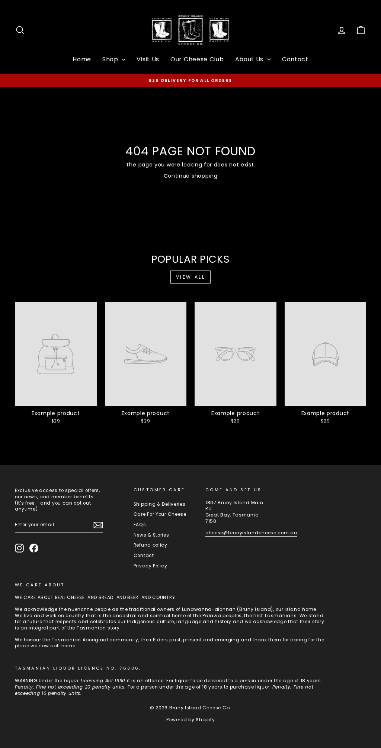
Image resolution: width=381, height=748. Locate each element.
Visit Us (148, 59)
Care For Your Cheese (160, 514)
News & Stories (151, 535)
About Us (250, 59)
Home (82, 59)
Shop (111, 59)
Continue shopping (191, 175)
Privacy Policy (150, 566)
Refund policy (150, 545)
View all (190, 277)
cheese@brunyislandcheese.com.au (251, 533)
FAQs (140, 525)
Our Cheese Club (197, 59)
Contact (295, 59)
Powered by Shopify (190, 719)
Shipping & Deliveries (160, 504)
